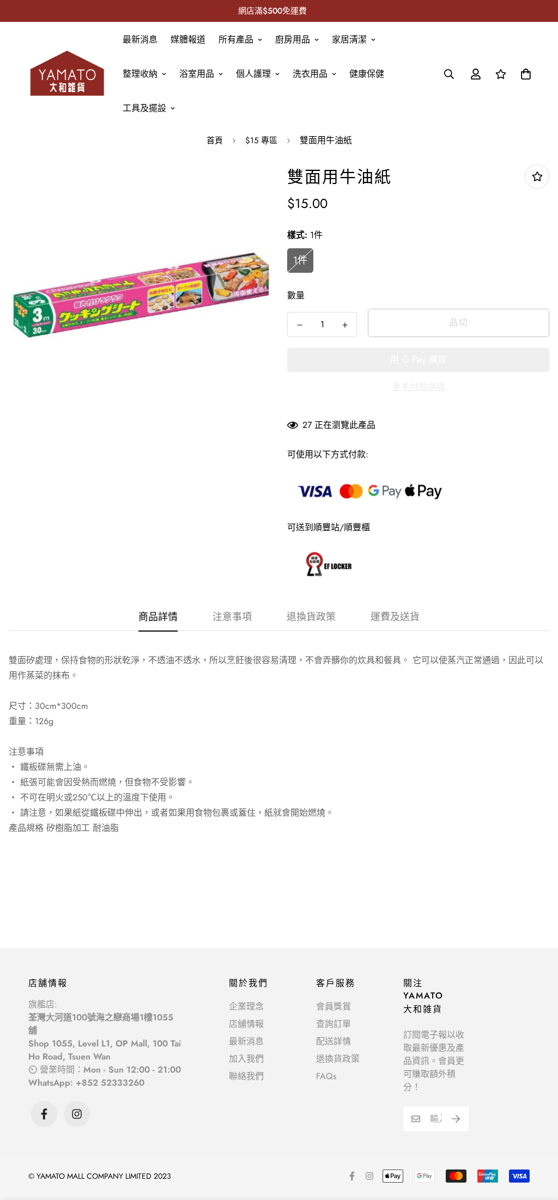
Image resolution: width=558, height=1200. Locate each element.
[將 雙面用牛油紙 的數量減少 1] (299, 325)
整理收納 (140, 74)
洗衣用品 (310, 74)
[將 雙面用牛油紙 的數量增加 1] (344, 325)
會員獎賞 (333, 1006)
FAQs (326, 1076)
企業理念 (246, 1006)
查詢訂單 (333, 1024)
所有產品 (236, 39)
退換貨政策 (338, 1058)
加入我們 (246, 1058)
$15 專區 (261, 140)
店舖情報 (246, 1024)
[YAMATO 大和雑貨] (67, 73)
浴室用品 (196, 74)
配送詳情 (333, 1041)
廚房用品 (292, 39)
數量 (296, 295)
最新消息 (140, 39)
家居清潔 (349, 39)
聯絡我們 (246, 1076)
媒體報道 (188, 39)
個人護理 (253, 74)
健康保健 (366, 74)
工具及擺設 (144, 108)
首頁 (215, 140)
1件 (300, 260)
